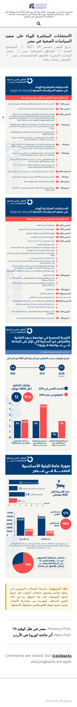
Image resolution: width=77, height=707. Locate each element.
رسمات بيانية (51, 59)
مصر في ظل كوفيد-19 (29, 628)
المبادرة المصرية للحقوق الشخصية (49, 55)
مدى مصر (18, 55)
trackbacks (62, 655)
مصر (25, 51)
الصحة (68, 51)
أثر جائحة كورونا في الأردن (33, 634)
